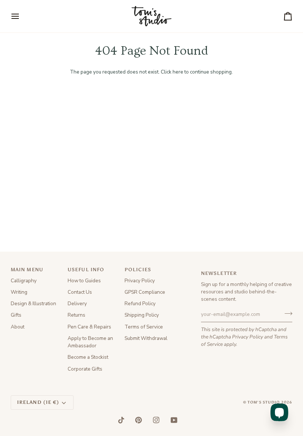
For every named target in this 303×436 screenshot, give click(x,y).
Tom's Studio (264, 402)
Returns (76, 315)
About (17, 326)
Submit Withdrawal (146, 338)
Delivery (77, 303)
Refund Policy (140, 303)
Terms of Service (144, 326)
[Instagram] (156, 420)
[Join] (286, 313)
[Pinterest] (138, 420)
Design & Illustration (33, 303)
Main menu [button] (27, 269)
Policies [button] (138, 269)
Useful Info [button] (86, 269)
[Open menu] (22, 16)
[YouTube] (174, 420)
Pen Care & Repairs (89, 326)
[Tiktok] (121, 420)
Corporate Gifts (85, 368)
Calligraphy (24, 280)
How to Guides (84, 280)
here (178, 71)
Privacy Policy (247, 336)
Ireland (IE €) (38, 402)
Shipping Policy (142, 315)
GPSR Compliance (145, 292)
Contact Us (80, 292)
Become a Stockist (88, 357)
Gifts (16, 315)
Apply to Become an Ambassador (90, 342)
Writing (19, 292)
